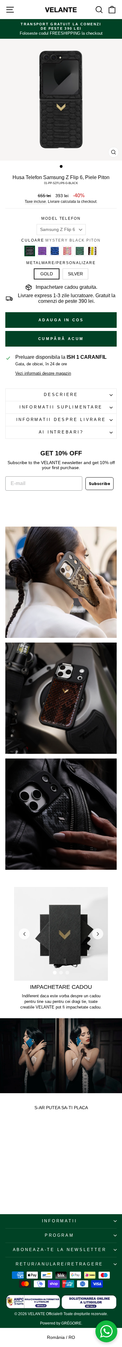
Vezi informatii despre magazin (43, 373)
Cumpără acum (61, 339)
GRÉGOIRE (71, 1323)
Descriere (61, 395)
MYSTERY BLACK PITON (30, 251)
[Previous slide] (24, 934)
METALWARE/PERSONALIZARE (61, 263)
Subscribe (99, 483)
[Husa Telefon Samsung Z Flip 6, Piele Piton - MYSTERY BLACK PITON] (7, 1167)
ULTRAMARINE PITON (55, 251)
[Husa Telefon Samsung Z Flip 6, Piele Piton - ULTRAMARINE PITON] (17, 1167)
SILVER (75, 273)
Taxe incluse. (36, 201)
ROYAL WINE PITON (92, 251)
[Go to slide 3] (67, 972)
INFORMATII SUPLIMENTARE (61, 407)
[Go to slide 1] (55, 972)
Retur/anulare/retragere (59, 1264)
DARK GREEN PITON (80, 251)
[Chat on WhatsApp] (106, 1331)
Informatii (59, 1221)
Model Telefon (61, 218)
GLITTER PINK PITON (67, 251)
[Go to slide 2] (61, 972)
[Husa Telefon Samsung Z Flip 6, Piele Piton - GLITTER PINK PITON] (21, 1167)
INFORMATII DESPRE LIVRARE (61, 420)
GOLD (46, 273)
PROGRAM (59, 1235)
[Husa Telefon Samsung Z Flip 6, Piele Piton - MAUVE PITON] (12, 1167)
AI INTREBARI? (61, 432)
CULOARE (61, 240)
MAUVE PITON (42, 251)
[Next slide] (97, 934)
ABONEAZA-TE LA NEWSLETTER (59, 1250)
